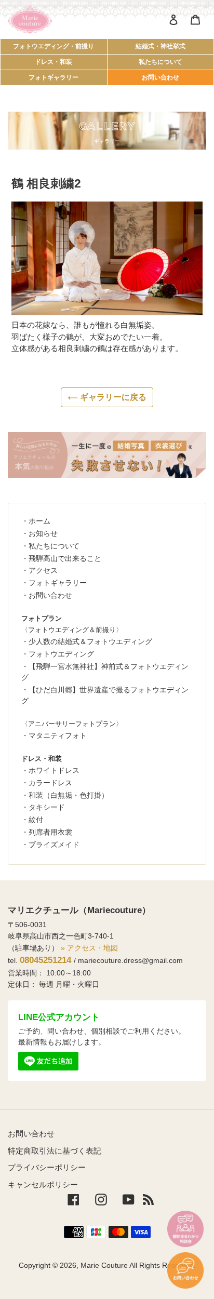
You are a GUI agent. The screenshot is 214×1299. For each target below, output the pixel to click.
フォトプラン (41, 618)
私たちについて (160, 62)
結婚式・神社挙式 (160, 46)
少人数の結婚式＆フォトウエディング (90, 641)
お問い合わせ (160, 77)
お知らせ (43, 533)
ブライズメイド (54, 844)
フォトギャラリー (53, 77)
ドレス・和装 (53, 62)
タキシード (47, 807)
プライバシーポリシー (47, 1167)
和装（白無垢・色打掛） (69, 795)
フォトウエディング (61, 654)
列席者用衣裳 (50, 832)
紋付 (36, 819)
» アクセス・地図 (89, 948)
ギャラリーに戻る (112, 397)
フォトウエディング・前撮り (53, 46)
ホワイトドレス (54, 770)
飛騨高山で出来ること (65, 558)
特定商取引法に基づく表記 (54, 1150)
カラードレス (50, 783)
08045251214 (45, 960)
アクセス (43, 570)
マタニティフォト (58, 735)
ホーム (39, 521)
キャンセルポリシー (43, 1184)
